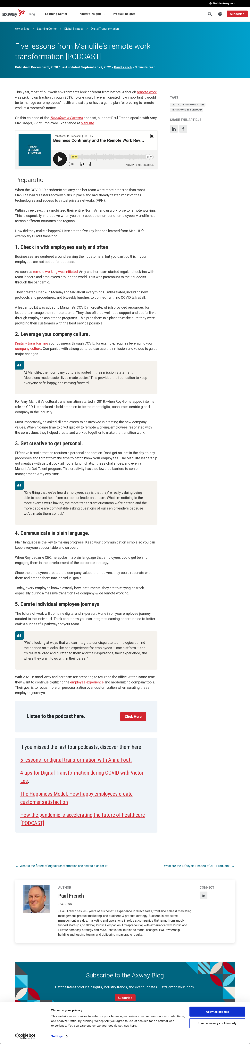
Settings (57, 1036)
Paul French (123, 67)
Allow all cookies (217, 1011)
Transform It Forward (186, 109)
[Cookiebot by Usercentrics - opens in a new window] (25, 1036)
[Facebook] (183, 129)
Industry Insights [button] (90, 14)
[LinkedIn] (174, 129)
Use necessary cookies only (217, 1023)
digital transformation (187, 104)
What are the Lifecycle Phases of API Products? (197, 866)
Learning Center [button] (56, 14)
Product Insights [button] (124, 14)
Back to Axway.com (224, 3)
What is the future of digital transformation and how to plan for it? (64, 866)
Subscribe (237, 14)
